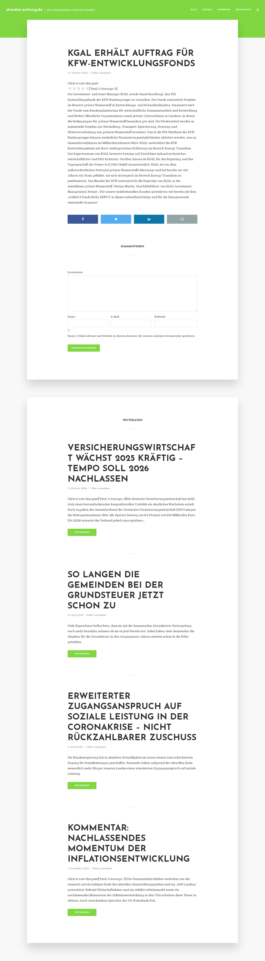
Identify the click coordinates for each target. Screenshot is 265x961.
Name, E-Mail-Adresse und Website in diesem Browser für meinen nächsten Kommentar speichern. (131, 336)
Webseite (159, 316)
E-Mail (115, 316)
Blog (194, 10)
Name (71, 316)
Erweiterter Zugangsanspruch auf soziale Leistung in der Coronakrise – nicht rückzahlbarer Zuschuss (132, 717)
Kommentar (75, 272)
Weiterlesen (82, 532)
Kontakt (207, 10)
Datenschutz (243, 10)
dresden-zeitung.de (24, 10)
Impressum (224, 10)
